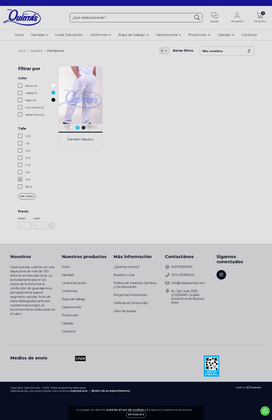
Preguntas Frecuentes (130, 295)
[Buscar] (197, 18)
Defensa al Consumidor (130, 303)
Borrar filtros (183, 50)
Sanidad (38, 35)
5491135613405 (182, 267)
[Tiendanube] (248, 387)
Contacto (249, 35)
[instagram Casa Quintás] (6, 3)
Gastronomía (167, 35)
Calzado (225, 35)
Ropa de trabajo (132, 35)
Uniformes (99, 35)
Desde (21, 218)
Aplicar (51, 226)
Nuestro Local (123, 275)
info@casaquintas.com (188, 283)
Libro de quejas (124, 311)
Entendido (136, 414)
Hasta (36, 218)
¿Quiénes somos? (126, 267)
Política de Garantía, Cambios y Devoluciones (134, 285)
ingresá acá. (79, 390)
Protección (198, 35)
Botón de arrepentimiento (111, 390)
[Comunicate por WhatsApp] (265, 411)
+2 (89, 127)
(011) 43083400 (182, 275)
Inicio (19, 35)
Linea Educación (69, 35)
